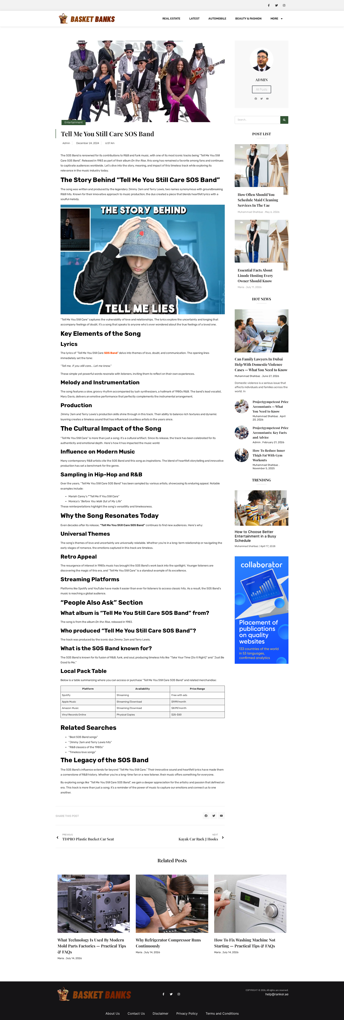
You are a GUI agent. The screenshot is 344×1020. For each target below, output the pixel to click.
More (274, 18)
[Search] (284, 120)
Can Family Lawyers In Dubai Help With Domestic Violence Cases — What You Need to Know (261, 364)
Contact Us (136, 1013)
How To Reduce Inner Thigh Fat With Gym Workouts (269, 455)
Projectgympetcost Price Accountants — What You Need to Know (270, 406)
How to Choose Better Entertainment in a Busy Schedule (255, 536)
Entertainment (73, 122)
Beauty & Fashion (248, 18)
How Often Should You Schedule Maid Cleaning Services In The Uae (258, 200)
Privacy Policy (187, 1013)
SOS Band (110, 353)
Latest (194, 18)
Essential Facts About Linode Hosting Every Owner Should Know (255, 275)
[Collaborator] (261, 663)
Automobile (217, 18)
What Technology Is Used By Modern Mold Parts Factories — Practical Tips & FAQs (92, 945)
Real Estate (171, 18)
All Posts (261, 89)
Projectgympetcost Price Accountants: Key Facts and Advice (270, 432)
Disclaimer (160, 1013)
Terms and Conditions (222, 1013)
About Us (113, 1013)
